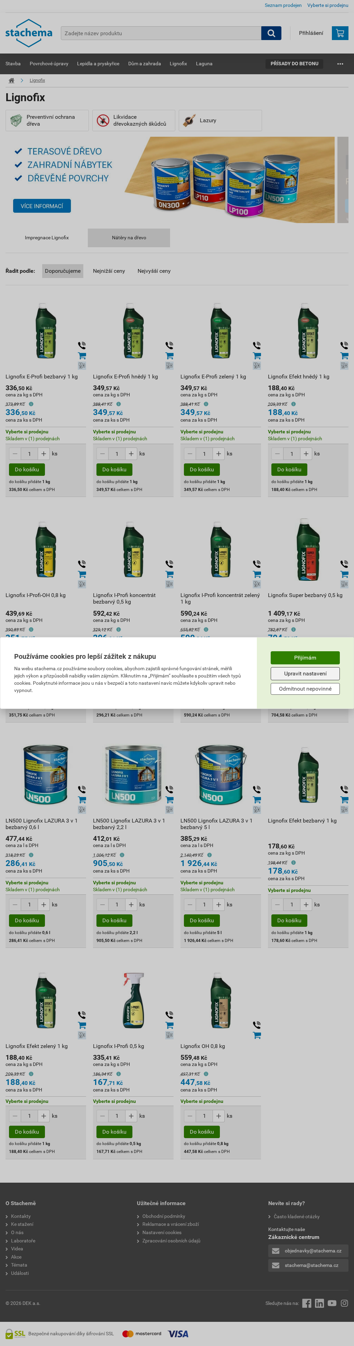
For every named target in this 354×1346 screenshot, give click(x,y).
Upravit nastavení (305, 673)
